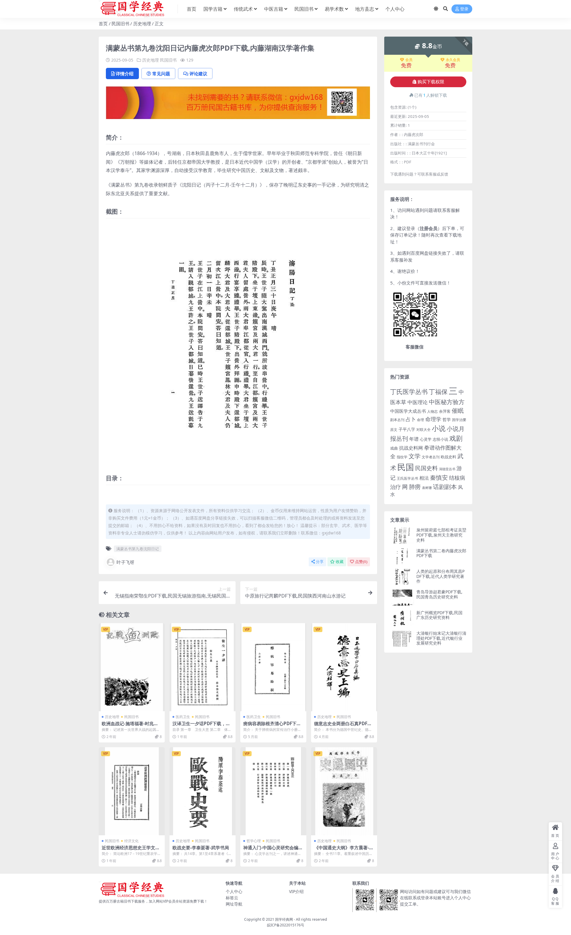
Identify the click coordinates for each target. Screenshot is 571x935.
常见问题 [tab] (161, 73)
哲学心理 (254, 840)
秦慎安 (439, 477)
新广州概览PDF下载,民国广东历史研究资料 (439, 615)
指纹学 (402, 457)
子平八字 (407, 429)
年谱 (414, 439)
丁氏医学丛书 (409, 391)
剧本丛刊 (397, 420)
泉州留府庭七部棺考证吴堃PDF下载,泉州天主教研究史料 (441, 535)
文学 (415, 456)
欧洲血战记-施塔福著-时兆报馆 (130, 726)
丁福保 (438, 391)
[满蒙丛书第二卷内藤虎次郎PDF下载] (402, 556)
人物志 (432, 411)
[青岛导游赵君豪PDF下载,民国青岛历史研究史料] (402, 597)
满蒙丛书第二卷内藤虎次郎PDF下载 (441, 553)
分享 (320, 561)
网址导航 (234, 904)
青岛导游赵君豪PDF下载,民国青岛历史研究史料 (439, 594)
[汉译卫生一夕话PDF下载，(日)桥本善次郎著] (203, 667)
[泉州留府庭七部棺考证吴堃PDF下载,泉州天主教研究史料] (402, 535)
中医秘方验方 (447, 402)
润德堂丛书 (447, 469)
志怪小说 (440, 439)
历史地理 (142, 23)
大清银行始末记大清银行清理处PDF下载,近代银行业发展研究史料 (441, 638)
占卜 (411, 419)
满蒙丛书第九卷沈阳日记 (137, 548)
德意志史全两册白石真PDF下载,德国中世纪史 (343, 726)
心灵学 (426, 439)
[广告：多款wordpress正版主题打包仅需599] (238, 104)
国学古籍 (212, 9)
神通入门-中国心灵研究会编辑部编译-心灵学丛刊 (273, 850)
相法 (424, 478)
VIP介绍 (296, 891)
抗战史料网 (411, 448)
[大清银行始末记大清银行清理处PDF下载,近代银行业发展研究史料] (402, 639)
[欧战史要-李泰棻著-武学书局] (203, 791)
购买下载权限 (431, 81)
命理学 (433, 419)
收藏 (339, 561)
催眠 (458, 410)
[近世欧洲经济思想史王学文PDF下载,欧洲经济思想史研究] (132, 791)
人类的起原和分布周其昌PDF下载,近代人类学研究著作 (440, 576)
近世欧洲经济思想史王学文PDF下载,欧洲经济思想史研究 (131, 850)
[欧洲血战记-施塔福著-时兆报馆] (132, 667)
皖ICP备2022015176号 (285, 925)
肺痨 (415, 487)
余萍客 (445, 411)
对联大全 (423, 429)
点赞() (361, 561)
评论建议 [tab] (198, 73)
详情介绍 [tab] (125, 73)
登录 (464, 9)
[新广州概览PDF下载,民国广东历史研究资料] (402, 618)
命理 (420, 420)
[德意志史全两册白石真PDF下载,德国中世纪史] (344, 667)
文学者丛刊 (431, 457)
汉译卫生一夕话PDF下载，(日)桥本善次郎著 (199, 726)
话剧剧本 (445, 486)
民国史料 (426, 468)
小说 (438, 428)
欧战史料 (448, 456)
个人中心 (394, 9)
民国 (405, 467)
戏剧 (455, 438)
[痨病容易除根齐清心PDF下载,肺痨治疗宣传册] (273, 667)
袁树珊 (427, 488)
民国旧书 (303, 9)
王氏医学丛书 (407, 478)
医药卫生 (183, 716)
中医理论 (417, 402)
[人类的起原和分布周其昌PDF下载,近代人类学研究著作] (402, 577)
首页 (191, 9)
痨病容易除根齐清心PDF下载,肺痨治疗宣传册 (272, 726)
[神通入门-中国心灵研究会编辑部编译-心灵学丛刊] (273, 791)
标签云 (232, 897)
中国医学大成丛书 (408, 411)
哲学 (447, 419)
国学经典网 (284, 919)
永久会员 (453, 60)
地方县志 (364, 9)
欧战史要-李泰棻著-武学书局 (200, 847)
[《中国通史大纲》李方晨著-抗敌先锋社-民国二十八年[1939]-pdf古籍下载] (344, 791)
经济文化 (131, 840)
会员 (408, 60)
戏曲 (394, 448)
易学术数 (334, 9)
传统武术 (243, 9)
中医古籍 (273, 9)
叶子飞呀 (125, 562)
